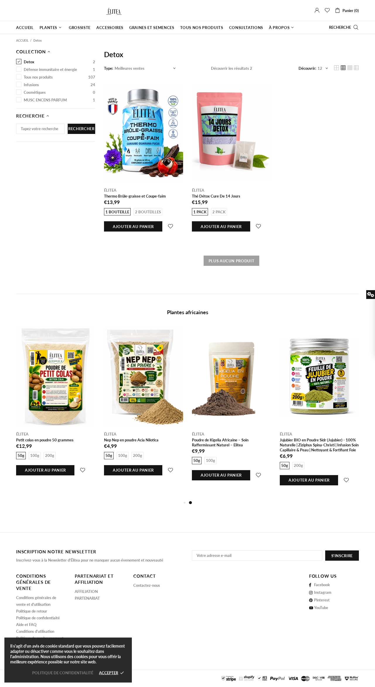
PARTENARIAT (87, 598)
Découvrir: (307, 68)
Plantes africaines (187, 312)
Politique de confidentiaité (38, 617)
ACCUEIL (22, 40)
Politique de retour (31, 611)
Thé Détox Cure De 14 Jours (216, 196)
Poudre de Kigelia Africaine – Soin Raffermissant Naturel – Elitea (220, 442)
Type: (108, 68)
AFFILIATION (86, 591)
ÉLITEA (25, 10)
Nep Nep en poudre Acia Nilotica (131, 440)
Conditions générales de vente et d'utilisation (36, 601)
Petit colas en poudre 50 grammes (45, 440)
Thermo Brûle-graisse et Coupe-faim (135, 196)
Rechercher (81, 128)
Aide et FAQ (26, 624)
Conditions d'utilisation (35, 631)
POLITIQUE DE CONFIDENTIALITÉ (62, 672)
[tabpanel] (231, 410)
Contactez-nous (146, 585)
